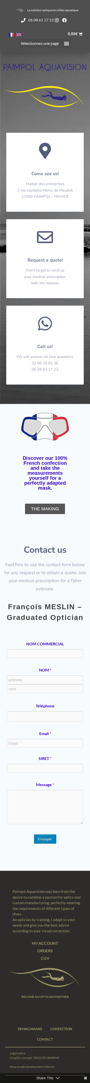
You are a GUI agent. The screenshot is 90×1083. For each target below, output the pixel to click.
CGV (45, 958)
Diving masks (30, 1029)
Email (45, 734)
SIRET (45, 758)
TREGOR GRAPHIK (46, 1058)
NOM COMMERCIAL (45, 644)
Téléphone (45, 706)
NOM (45, 670)
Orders (45, 950)
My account (45, 943)
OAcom (49, 1067)
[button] (45, 43)
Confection (61, 1029)
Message (45, 785)
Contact (45, 1039)
